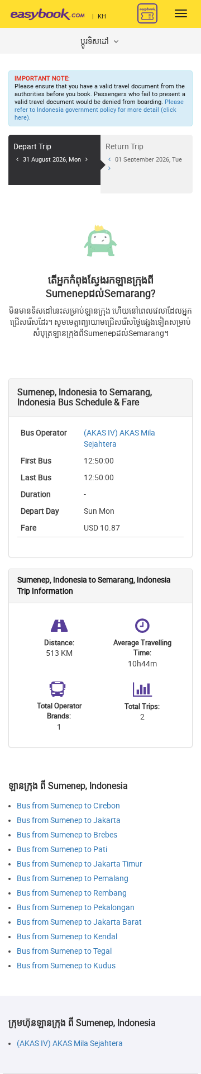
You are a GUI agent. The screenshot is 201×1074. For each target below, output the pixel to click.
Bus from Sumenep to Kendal (67, 936)
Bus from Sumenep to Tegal (64, 951)
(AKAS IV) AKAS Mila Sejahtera (70, 1043)
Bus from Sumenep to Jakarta (69, 820)
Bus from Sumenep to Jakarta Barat (79, 922)
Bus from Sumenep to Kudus (66, 966)
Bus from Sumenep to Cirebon (68, 806)
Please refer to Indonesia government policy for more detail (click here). (99, 109)
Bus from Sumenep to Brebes (67, 835)
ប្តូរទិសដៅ (95, 41)
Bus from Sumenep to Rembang (72, 893)
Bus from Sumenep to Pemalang (72, 878)
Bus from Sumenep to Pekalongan (76, 907)
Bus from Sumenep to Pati (62, 849)
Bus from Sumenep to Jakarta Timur (79, 864)
